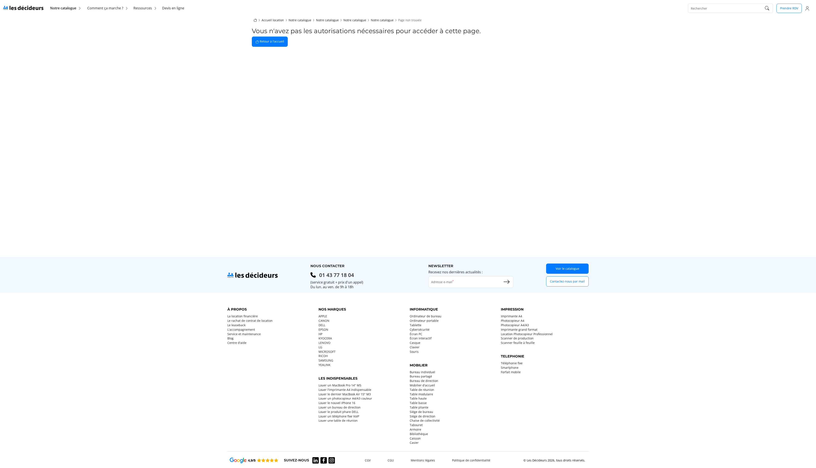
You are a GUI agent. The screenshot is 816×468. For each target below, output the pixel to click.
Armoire (415, 429)
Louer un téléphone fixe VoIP (339, 416)
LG (320, 347)
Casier (414, 442)
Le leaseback (236, 325)
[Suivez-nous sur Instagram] (332, 460)
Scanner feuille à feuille (518, 343)
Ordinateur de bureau (425, 316)
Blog (230, 338)
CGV (368, 460)
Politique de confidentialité (471, 460)
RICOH (323, 356)
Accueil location (273, 20)
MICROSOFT (327, 351)
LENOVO (324, 343)
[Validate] (506, 282)
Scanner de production (517, 338)
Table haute (418, 398)
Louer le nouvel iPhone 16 (337, 403)
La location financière (242, 316)
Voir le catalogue (567, 269)
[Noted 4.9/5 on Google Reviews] (253, 460)
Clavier (414, 347)
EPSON (323, 329)
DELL (322, 325)
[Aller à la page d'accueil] (23, 7)
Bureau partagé (421, 376)
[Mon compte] (807, 8)
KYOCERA (325, 338)
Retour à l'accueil (271, 41)
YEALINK (324, 365)
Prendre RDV (789, 8)
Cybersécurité (419, 329)
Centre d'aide (236, 343)
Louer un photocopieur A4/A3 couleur (345, 398)
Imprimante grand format (519, 329)
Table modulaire (421, 394)
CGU (391, 460)
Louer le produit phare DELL (338, 412)
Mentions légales (423, 460)
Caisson (415, 438)
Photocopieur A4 (512, 320)
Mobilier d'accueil (422, 385)
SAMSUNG (326, 360)
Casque (415, 343)
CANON (324, 320)
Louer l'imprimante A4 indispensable (345, 389)
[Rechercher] (767, 8)
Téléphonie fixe (512, 363)
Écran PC (416, 334)
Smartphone (509, 367)
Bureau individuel (422, 372)
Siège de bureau (421, 412)
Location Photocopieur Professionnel (527, 334)
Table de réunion (422, 389)
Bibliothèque (419, 434)
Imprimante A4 (511, 316)
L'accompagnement (241, 329)
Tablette (415, 325)
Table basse (418, 403)
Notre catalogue (300, 20)
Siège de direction (422, 416)
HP (320, 334)
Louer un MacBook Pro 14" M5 (340, 385)
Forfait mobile (511, 372)
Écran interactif (421, 338)
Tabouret (416, 425)
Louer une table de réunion (338, 420)
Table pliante (419, 407)
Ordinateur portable (424, 320)
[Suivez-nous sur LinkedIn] (315, 460)
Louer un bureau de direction (340, 407)
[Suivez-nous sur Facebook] (323, 460)
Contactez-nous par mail (567, 281)
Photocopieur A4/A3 (515, 325)
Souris (414, 351)
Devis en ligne (173, 8)
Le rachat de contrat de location (250, 320)
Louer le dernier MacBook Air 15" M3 (345, 394)
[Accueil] (255, 20)
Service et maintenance (244, 334)
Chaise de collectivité (425, 420)
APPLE (323, 316)
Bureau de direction (424, 381)
